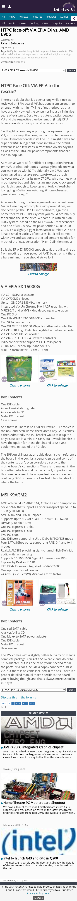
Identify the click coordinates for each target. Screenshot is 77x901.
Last (32, 703)
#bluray (28, 51)
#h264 (39, 54)
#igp (68, 54)
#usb (37, 57)
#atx (16, 51)
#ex (34, 54)
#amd (17, 61)
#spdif (31, 57)
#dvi (22, 54)
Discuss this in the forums (18, 697)
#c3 (35, 51)
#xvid (44, 57)
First (4, 703)
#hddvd (48, 54)
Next (70, 70)
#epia (28, 54)
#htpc (62, 54)
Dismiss (38, 898)
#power (11, 57)
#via (23, 61)
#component (44, 51)
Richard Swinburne (12, 43)
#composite (58, 51)
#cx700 (69, 51)
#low (3, 57)
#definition (14, 54)
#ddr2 (4, 54)
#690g (10, 51)
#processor (21, 57)
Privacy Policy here (38, 893)
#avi (21, 51)
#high (55, 54)
